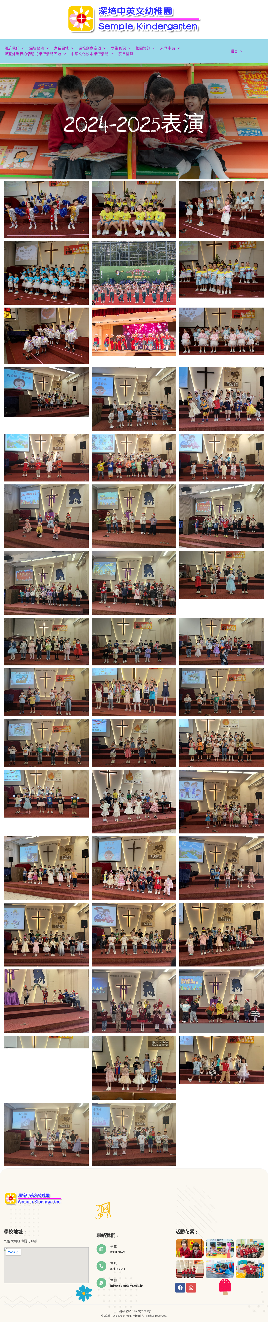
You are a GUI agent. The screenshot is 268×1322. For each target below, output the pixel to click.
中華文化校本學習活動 (90, 54)
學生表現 (118, 48)
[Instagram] (191, 1288)
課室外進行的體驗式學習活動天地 (33, 54)
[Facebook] (180, 1288)
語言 (234, 51)
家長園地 (61, 48)
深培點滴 (36, 48)
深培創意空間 (89, 48)
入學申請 (167, 48)
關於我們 (12, 48)
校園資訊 (143, 48)
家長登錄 (125, 54)
